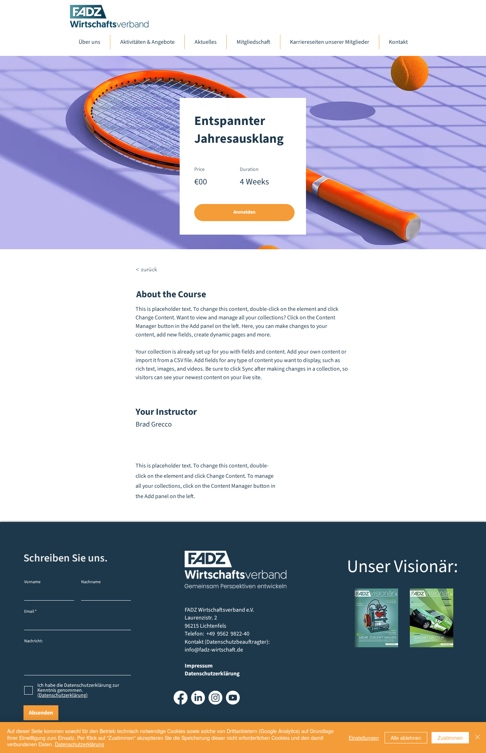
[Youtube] (233, 698)
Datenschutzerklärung (79, 744)
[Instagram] (215, 698)
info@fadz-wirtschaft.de (214, 650)
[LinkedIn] (198, 698)
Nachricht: (33, 641)
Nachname (91, 582)
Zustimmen (450, 737)
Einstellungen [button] (364, 737)
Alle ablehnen (406, 737)
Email (29, 612)
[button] (244, 212)
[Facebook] (180, 698)
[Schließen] (477, 737)
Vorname (32, 582)
